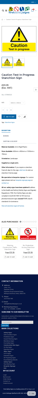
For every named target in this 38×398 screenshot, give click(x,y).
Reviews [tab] (6, 136)
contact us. (5, 183)
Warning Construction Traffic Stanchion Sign (10, 247)
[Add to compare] (24, 116)
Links (32, 2)
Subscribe (5, 325)
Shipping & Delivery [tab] (10, 141)
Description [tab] (6, 130)
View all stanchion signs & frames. (13, 206)
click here (22, 170)
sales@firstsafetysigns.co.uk (13, 304)
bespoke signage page (23, 180)
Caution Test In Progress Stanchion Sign (18, 76)
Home (2, 19)
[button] (19, 221)
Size (3, 102)
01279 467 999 (8, 298)
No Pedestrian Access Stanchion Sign (28, 247)
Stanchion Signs (10, 122)
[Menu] (6, 10)
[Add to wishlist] (19, 116)
